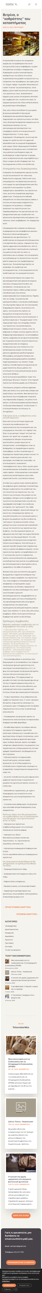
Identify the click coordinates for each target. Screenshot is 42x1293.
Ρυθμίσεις (7, 1289)
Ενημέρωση (9, 933)
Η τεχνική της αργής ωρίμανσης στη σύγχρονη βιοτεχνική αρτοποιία (19, 1179)
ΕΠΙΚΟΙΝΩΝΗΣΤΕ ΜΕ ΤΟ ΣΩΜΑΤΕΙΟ (21, 1262)
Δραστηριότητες (11, 929)
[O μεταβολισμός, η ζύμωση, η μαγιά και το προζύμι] (7, 987)
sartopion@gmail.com (18, 1246)
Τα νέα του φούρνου (12, 950)
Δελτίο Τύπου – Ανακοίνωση (21, 972)
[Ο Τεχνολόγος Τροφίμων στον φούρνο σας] (7, 996)
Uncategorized (10, 926)
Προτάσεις (18, 27)
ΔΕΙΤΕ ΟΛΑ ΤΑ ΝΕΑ (21, 1215)
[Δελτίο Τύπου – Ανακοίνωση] (7, 973)
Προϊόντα (9, 940)
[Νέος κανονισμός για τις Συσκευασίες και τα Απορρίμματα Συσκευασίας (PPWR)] (7, 961)
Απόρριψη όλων (24, 1285)
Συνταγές (8, 946)
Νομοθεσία (9, 936)
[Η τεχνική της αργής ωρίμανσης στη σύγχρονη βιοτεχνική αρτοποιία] (7, 979)
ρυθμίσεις (6, 1281)
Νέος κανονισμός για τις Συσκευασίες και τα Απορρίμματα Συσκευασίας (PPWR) (21, 963)
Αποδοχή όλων (9, 1285)
